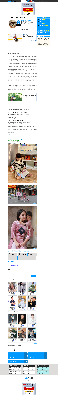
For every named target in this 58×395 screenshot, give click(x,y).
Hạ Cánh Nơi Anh (46, 40)
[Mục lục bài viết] (57, 276)
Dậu (23, 369)
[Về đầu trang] (57, 394)
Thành (38, 367)
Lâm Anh (22, 324)
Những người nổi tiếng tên (13, 134)
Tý (23, 371)
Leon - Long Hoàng (32, 324)
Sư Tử (19, 373)
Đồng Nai (13, 309)
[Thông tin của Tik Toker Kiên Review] (12, 306)
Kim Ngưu (19, 371)
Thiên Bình (15, 367)
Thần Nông (19, 367)
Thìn (28, 373)
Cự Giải (14, 373)
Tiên (42, 369)
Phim (12, 340)
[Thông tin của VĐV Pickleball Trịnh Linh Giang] (12, 323)
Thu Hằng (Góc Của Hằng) (13, 292)
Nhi (37, 371)
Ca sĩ (35, 1)
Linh (46, 367)
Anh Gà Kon (32, 307)
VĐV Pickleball (12, 325)
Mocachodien (45, 43)
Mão (24, 373)
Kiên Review (12, 307)
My (37, 369)
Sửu (28, 371)
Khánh (42, 373)
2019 (45, 17)
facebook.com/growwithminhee (29, 25)
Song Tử (10, 373)
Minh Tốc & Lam (40, 38)
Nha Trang (13, 294)
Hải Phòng (22, 294)
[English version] (33, 1)
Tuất (28, 369)
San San (39, 39)
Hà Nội (13, 326)
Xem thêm (35, 343)
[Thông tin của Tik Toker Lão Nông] (32, 291)
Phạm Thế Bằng (22, 307)
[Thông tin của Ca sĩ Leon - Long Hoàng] (32, 323)
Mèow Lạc (39, 40)
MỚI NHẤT (47, 1)
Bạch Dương (15, 371)
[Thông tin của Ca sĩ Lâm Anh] (22, 323)
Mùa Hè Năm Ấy (13, 339)
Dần (32, 371)
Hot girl (38, 1)
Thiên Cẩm (32, 339)
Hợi (32, 369)
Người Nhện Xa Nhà (46, 44)
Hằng (42, 371)
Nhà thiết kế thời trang (32, 340)
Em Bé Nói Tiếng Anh (41, 44)
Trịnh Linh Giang (12, 324)
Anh (46, 371)
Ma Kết (14, 369)
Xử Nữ (10, 367)
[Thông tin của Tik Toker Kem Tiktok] (22, 291)
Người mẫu (44, 1)
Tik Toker (13, 293)
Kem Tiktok (22, 292)
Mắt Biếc (39, 43)
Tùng (42, 367)
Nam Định (32, 294)
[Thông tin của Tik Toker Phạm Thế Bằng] (22, 306)
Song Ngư (46, 25)
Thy (46, 373)
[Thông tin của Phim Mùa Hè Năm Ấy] (12, 338)
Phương (38, 373)
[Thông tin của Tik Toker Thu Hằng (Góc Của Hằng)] (12, 291)
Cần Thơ (32, 309)
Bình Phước (22, 309)
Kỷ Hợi (44, 23)
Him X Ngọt (45, 39)
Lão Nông (32, 292)
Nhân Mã (10, 369)
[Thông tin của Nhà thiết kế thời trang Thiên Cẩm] (32, 338)
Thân (32, 367)
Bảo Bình (19, 369)
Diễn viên (40, 1)
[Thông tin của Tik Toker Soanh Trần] (22, 338)
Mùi (28, 367)
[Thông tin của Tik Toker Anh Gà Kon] (32, 306)
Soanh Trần (22, 339)
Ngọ (23, 367)
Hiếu (46, 369)
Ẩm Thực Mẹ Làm (46, 38)
